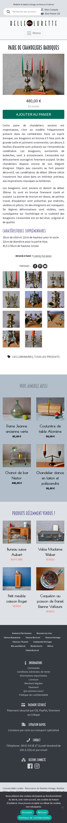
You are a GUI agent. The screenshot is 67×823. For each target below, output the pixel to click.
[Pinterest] (40, 266)
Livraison (33, 679)
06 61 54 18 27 (29, 745)
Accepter (27, 812)
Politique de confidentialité (33, 694)
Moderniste (36, 646)
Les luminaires (22, 356)
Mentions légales (33, 683)
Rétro (50, 646)
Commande (34, 668)
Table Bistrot (32, 650)
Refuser (42, 812)
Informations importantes (33, 675)
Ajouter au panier (33, 114)
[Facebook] (35, 266)
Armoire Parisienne (21, 633)
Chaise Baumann (12, 637)
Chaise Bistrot (33, 637)
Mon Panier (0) (52, 13)
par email (41, 750)
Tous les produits (47, 356)
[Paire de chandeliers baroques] (11, 279)
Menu (36, 33)
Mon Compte (51, 9)
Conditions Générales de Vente (33, 671)
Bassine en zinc (44, 633)
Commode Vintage (42, 641)
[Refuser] (62, 807)
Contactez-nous (42, 256)
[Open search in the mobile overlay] (23, 11)
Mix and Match (18, 646)
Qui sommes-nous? (33, 691)
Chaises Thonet (20, 641)
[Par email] (45, 266)
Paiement (34, 687)
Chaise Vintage (52, 637)
